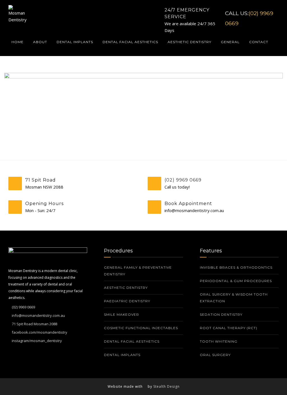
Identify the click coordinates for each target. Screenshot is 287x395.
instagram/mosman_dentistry (37, 340)
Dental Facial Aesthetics (130, 42)
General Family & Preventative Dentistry (138, 270)
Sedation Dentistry (221, 314)
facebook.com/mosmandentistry (39, 332)
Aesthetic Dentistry (189, 42)
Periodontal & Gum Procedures (236, 281)
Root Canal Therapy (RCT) (228, 328)
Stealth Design (166, 386)
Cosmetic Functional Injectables (141, 328)
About (40, 42)
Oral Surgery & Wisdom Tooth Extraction (234, 297)
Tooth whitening (219, 341)
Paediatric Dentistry (127, 301)
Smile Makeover (121, 314)
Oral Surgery (215, 355)
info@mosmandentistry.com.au (38, 315)
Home (17, 42)
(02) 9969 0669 (183, 180)
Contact (258, 42)
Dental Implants (75, 42)
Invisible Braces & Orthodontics (236, 267)
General (230, 42)
